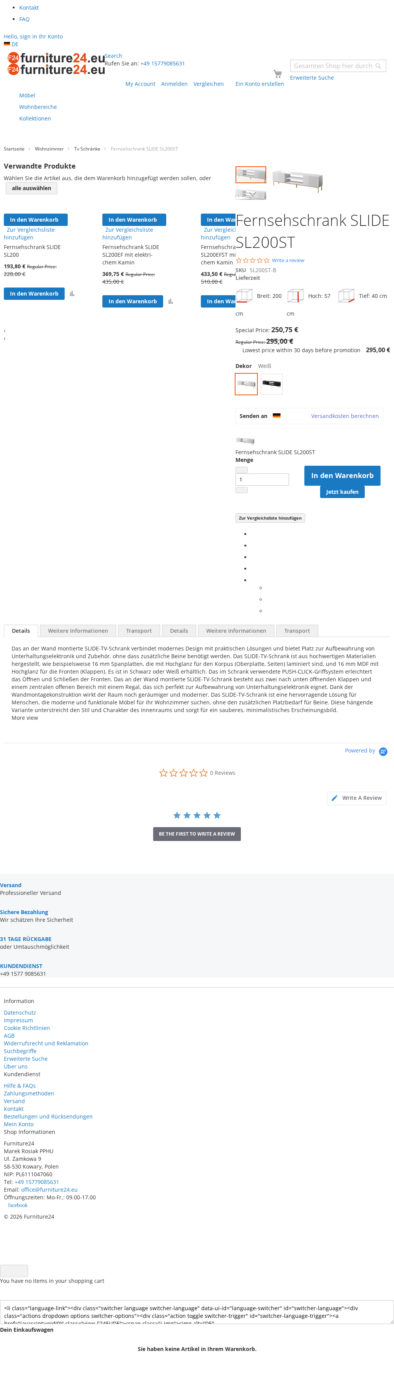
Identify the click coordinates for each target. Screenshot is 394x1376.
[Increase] (241, 490)
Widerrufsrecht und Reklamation (47, 1043)
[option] (246, 384)
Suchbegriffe (20, 1051)
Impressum (18, 1020)
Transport (139, 630)
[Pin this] (253, 568)
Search (113, 55)
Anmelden (174, 83)
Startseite (14, 148)
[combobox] (338, 66)
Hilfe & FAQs (20, 1085)
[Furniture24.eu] (56, 63)
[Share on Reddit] (268, 611)
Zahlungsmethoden (29, 1093)
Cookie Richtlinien (27, 1028)
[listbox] (312, 385)
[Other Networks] (253, 580)
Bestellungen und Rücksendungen (48, 1116)
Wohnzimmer (49, 148)
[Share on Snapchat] (268, 599)
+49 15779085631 (162, 63)
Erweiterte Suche (26, 1058)
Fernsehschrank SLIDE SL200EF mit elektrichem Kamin (130, 254)
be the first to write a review (197, 834)
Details (21, 630)
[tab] (21, 631)
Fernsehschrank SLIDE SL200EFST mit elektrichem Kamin (229, 254)
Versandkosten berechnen (345, 416)
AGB (9, 1035)
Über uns (16, 1066)
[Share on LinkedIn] (253, 557)
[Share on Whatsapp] (268, 588)
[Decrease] (241, 470)
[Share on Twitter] (253, 545)
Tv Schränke (87, 148)
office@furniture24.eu (49, 1189)
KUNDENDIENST (21, 966)
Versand (14, 1101)
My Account (140, 83)
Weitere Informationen (78, 630)
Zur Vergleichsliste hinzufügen (270, 518)
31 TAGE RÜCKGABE (26, 939)
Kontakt (13, 1108)
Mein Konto (18, 1124)
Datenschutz (20, 1012)
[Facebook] (253, 534)
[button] (250, 194)
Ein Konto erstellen (259, 83)
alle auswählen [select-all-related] (31, 188)
